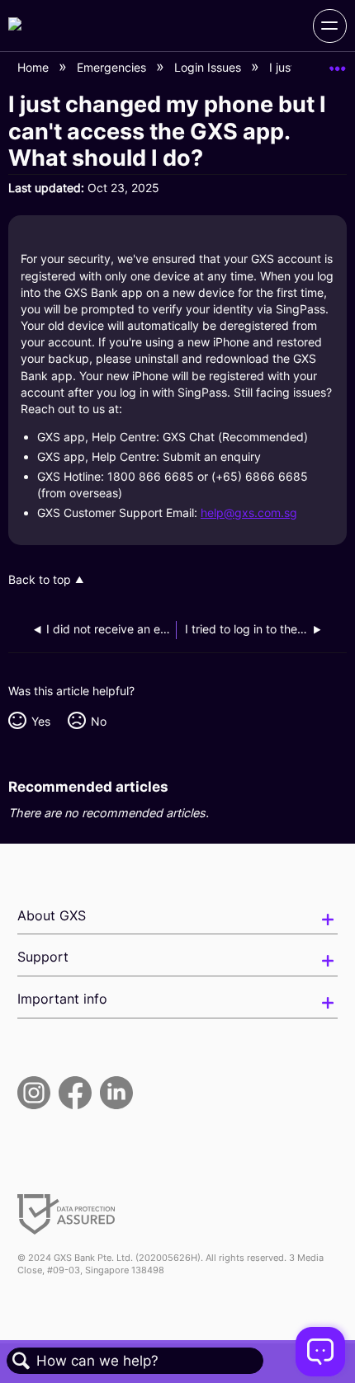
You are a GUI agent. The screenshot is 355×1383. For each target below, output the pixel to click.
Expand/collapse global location (338, 63)
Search (21, 1361)
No (98, 721)
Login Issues (209, 67)
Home (34, 67)
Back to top (39, 579)
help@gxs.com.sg (249, 513)
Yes (40, 721)
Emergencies (113, 67)
